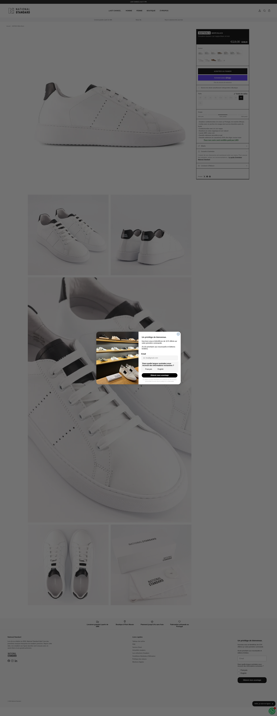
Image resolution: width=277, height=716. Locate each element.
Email (143, 354)
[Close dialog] (178, 334)
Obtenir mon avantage (160, 375)
